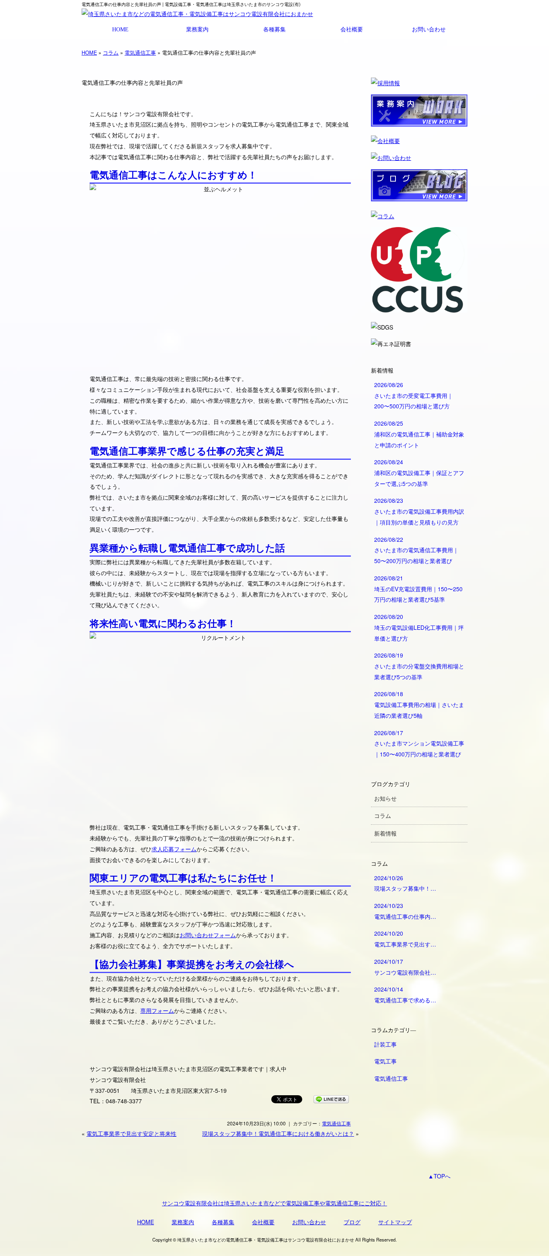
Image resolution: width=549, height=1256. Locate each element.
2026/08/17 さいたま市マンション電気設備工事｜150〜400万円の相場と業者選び (419, 743)
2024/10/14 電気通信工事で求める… (405, 994)
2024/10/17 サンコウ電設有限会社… (405, 966)
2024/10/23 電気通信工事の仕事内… (405, 911)
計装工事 (385, 1044)
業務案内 (197, 29)
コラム (111, 52)
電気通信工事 (140, 52)
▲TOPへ (439, 1176)
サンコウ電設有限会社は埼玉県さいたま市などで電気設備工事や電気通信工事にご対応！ (274, 1203)
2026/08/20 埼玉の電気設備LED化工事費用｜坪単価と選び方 (419, 627)
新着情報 (385, 833)
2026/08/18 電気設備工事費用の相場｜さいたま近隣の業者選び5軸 (419, 704)
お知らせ (385, 798)
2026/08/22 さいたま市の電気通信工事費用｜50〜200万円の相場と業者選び (416, 550)
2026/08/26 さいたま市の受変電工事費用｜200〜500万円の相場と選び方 (413, 395)
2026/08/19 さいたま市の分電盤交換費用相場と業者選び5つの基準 (419, 665)
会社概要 (351, 29)
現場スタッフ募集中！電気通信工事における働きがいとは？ (278, 1133)
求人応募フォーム (174, 849)
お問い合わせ (429, 29)
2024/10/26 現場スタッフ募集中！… (405, 883)
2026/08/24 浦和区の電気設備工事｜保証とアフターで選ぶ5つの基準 (419, 472)
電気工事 (385, 1061)
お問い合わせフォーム (208, 935)
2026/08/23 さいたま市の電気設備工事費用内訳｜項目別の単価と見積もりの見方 (419, 511)
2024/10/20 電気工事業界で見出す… (405, 938)
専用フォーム (157, 1010)
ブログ (352, 1222)
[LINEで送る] (331, 1099)
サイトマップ (395, 1222)
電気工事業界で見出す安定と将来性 (131, 1133)
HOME (120, 29)
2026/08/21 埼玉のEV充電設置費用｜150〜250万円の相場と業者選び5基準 (418, 588)
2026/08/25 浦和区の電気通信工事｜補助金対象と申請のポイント (419, 434)
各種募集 (274, 29)
